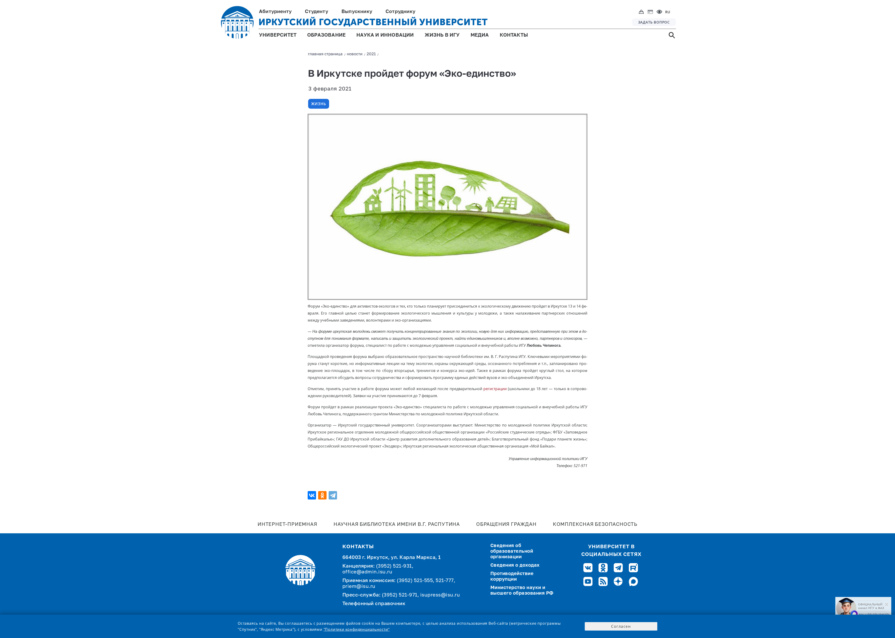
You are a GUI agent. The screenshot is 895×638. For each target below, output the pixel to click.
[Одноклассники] (323, 495)
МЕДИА (480, 35)
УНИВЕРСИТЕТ (277, 35)
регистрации (495, 388)
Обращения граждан (506, 524)
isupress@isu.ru (440, 595)
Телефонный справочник (374, 603)
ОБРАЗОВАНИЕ (326, 35)
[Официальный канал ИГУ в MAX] (863, 608)
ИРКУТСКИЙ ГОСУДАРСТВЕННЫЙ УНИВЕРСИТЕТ (373, 22)
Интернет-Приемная (287, 524)
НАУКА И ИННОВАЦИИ (385, 35)
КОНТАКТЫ (514, 35)
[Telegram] (333, 495)
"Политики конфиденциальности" (357, 629)
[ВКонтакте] (312, 495)
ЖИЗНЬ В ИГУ (442, 35)
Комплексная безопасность (595, 524)
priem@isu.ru (358, 586)
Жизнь (318, 103)
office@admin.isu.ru (367, 572)
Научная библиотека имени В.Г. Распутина (397, 524)
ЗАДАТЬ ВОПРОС (654, 22)
